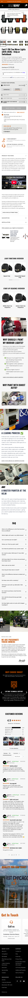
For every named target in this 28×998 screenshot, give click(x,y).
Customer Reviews (6, 982)
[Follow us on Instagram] (20, 981)
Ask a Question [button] (14, 748)
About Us (4, 951)
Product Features (8, 155)
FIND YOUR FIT (20, 112)
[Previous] (2, 621)
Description (6, 218)
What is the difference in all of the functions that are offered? (13, 529)
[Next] (25, 268)
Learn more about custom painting (13, 377)
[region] (14, 270)
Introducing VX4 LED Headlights (14, 1)
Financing (18, 956)
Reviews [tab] (6, 753)
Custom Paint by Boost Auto (6, 964)
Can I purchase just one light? (9, 539)
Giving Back (5, 953)
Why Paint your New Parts (6, 959)
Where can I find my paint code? (10, 544)
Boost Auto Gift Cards (7, 984)
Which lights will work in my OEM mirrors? (13, 535)
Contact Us (18, 951)
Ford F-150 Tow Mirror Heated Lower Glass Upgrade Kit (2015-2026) (14, 233)
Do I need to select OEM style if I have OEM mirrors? (13, 553)
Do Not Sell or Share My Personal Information (20, 963)
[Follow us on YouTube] (24, 981)
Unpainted (7, 89)
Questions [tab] (16, 753)
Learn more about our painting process (12, 460)
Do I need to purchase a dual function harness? (11, 591)
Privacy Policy (19, 959)
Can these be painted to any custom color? (13, 548)
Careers (4, 972)
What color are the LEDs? (8, 565)
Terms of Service (20, 972)
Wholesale (4, 956)
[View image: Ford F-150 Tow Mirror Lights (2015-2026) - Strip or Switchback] (3, 43)
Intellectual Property (20, 970)
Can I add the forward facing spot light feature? (12, 597)
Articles (3, 979)
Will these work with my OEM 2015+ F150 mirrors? (12, 585)
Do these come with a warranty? (10, 580)
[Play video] (14, 398)
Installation (6, 222)
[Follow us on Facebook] (17, 981)
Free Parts (4, 987)
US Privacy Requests (20, 967)
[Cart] (25, 5)
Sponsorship (5, 970)
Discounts (4, 967)
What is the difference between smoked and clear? (13, 575)
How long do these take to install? (10, 569)
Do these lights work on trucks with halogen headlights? (13, 604)
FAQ (17, 953)
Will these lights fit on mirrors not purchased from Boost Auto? (13, 560)
